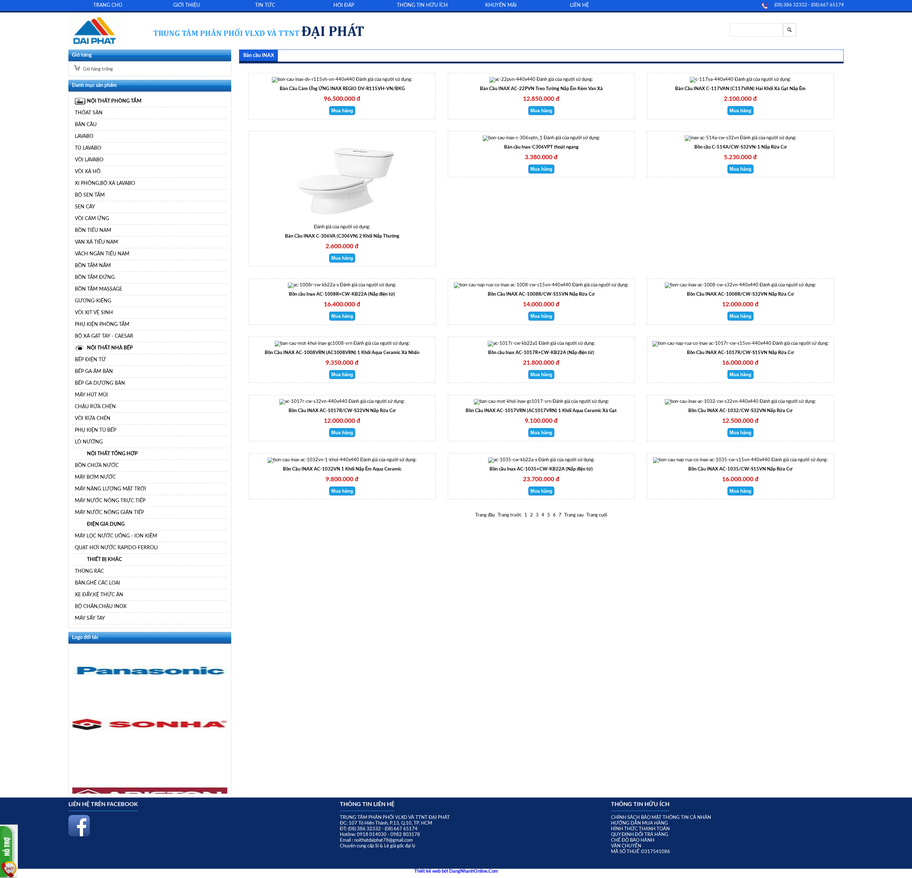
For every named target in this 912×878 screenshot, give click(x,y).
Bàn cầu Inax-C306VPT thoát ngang (541, 147)
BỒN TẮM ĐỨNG (95, 277)
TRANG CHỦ (107, 5)
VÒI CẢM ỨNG (92, 218)
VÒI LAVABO (89, 159)
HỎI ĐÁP (343, 5)
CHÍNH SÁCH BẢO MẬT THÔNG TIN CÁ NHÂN (661, 817)
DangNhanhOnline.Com (473, 871)
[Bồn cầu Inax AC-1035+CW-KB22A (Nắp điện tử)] (512, 460)
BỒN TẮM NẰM (93, 265)
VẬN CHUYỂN (626, 846)
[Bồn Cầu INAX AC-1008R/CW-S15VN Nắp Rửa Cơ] (512, 285)
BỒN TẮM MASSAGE (98, 289)
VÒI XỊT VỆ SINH (94, 312)
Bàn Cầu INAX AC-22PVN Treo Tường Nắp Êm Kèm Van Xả (541, 89)
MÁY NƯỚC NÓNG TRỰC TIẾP (110, 500)
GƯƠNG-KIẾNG (93, 300)
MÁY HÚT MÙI (91, 395)
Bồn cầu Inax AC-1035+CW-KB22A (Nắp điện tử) (541, 469)
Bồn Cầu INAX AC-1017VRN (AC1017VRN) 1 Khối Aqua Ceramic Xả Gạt (541, 411)
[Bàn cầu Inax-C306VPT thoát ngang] (513, 138)
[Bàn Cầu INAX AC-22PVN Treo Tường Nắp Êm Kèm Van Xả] (512, 79)
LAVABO (84, 136)
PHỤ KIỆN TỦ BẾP (95, 430)
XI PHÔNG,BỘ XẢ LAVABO (105, 183)
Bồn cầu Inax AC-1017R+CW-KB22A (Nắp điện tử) (541, 352)
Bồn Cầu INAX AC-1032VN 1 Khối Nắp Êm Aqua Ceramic (342, 469)
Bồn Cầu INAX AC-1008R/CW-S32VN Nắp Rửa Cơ (740, 294)
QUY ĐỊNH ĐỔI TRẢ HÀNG (639, 834)
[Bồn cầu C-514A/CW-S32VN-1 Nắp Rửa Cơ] (712, 138)
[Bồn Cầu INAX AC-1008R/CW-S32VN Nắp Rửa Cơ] (711, 285)
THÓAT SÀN (89, 112)
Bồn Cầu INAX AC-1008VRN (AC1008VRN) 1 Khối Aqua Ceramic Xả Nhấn (342, 352)
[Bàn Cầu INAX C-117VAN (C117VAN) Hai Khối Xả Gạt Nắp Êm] (712, 79)
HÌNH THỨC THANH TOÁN (640, 829)
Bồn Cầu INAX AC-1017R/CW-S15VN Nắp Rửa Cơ (740, 352)
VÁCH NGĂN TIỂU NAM (102, 253)
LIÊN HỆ (579, 5)
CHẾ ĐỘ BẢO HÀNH (632, 840)
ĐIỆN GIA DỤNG (106, 524)
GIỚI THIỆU (186, 5)
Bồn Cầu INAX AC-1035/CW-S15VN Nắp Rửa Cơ (740, 469)
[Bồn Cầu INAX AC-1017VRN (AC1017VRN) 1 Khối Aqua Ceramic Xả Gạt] (512, 401)
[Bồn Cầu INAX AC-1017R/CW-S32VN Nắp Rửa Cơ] (313, 401)
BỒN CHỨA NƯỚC (97, 465)
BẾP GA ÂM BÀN (94, 371)
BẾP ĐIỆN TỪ (90, 359)
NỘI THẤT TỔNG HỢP (112, 453)
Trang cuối (596, 515)
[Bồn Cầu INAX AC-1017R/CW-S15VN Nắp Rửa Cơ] (711, 343)
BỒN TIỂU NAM (93, 230)
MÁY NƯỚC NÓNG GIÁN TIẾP (109, 512)
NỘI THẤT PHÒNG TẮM (114, 101)
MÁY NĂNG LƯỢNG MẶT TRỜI (110, 489)
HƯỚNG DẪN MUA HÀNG (639, 823)
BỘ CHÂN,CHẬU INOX (100, 606)
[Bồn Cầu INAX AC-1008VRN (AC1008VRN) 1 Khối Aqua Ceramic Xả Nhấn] (313, 343)
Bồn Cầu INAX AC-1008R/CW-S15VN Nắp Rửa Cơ (541, 294)
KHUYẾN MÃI (501, 5)
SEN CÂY (85, 206)
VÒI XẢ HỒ (87, 171)
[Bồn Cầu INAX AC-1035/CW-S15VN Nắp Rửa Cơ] (711, 460)
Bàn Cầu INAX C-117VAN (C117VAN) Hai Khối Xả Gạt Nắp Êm (740, 89)
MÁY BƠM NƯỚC (95, 477)
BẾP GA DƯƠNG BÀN (100, 383)
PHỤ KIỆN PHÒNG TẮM (102, 324)
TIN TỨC (265, 5)
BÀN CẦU (86, 124)
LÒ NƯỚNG (89, 442)
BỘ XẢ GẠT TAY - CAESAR (104, 336)
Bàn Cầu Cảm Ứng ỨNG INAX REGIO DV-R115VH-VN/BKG (342, 89)
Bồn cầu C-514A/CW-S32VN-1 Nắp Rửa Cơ (740, 147)
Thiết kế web (428, 871)
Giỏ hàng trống (97, 69)
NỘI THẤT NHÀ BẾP (110, 347)
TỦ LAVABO (88, 148)
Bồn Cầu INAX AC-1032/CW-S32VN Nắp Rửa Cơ (740, 411)
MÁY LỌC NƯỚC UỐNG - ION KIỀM (116, 536)
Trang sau (574, 515)
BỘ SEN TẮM (90, 195)
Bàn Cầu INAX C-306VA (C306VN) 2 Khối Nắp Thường (342, 236)
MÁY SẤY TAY (90, 618)
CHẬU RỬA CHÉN (95, 406)
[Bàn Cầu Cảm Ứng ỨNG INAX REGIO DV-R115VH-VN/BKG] (313, 79)
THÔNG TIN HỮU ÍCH (422, 5)
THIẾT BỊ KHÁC (104, 559)
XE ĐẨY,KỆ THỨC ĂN (99, 594)
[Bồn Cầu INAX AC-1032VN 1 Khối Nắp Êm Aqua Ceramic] (313, 460)
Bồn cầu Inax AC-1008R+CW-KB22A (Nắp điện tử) (342, 294)
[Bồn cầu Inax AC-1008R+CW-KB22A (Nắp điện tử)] (313, 285)
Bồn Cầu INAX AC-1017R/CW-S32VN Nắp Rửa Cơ (342, 411)
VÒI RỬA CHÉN (92, 418)
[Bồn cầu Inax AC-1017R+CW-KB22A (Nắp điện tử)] (513, 343)
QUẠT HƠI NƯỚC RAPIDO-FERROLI (116, 547)
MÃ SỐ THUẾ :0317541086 (640, 852)
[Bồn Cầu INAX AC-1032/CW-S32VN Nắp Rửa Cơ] (711, 401)
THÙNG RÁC (89, 571)
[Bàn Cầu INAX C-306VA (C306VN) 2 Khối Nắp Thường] (342, 223)
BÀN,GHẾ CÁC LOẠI (97, 583)
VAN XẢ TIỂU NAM (96, 242)
